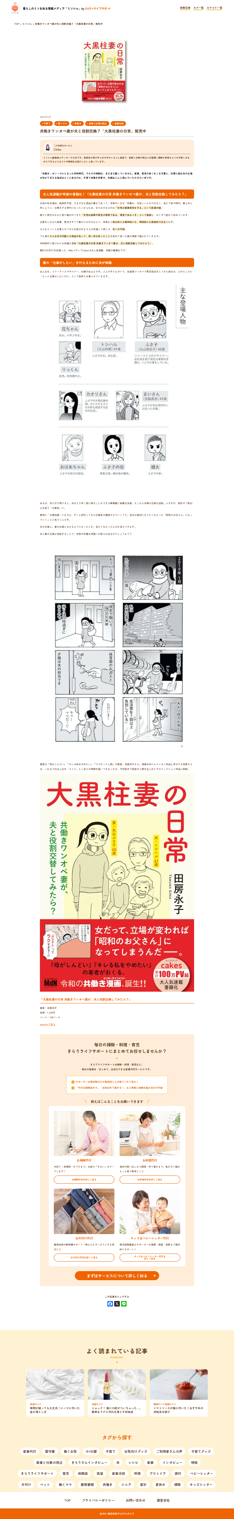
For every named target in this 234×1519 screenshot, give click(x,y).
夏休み (160, 1484)
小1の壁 (91, 1451)
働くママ (62, 123)
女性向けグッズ (135, 1451)
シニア (126, 1484)
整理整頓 (87, 1484)
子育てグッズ (201, 1451)
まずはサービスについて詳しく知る (117, 1275)
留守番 (50, 1451)
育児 (66, 1473)
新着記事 (185, 7)
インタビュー (172, 1462)
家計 (143, 1484)
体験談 (83, 1473)
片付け (26, 1484)
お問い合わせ (136, 1500)
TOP (67, 1500)
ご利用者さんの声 (169, 1451)
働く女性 (70, 1451)
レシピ (133, 1462)
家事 (150, 1462)
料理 (137, 1473)
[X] (117, 1304)
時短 (194, 1462)
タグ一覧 (198, 7)
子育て (47, 123)
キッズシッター (201, 1484)
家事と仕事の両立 (98, 123)
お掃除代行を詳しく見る (84, 1179)
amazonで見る (47, 1024)
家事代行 (29, 1451)
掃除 (177, 1484)
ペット (45, 1484)
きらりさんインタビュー (89, 1462)
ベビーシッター (201, 1473)
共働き (78, 123)
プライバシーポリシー (98, 1500)
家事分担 (119, 123)
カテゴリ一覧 (214, 7)
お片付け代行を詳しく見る (84, 1257)
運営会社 (163, 1500)
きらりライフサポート (37, 1473)
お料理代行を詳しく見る (149, 1179)
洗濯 (100, 1473)
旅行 (178, 1473)
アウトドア (158, 1473)
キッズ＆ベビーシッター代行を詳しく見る (150, 1257)
